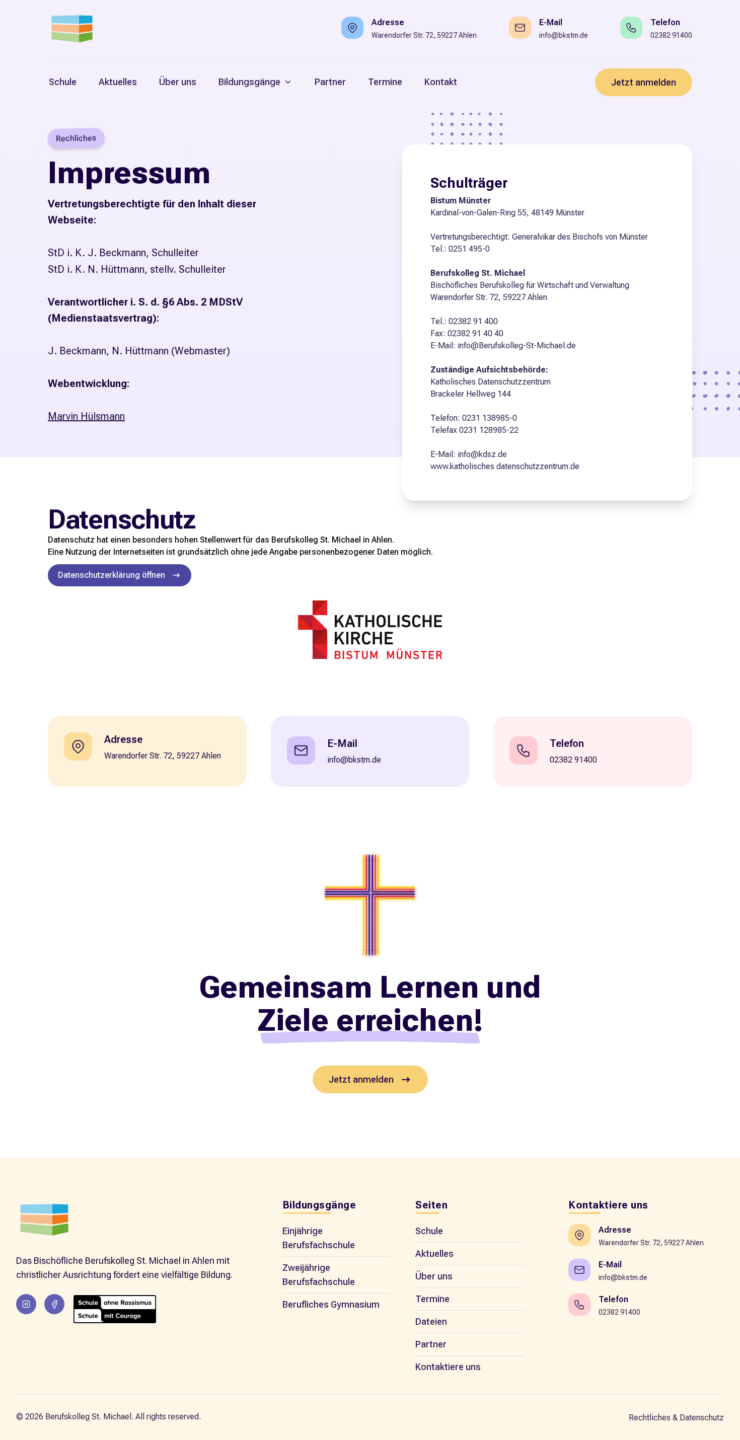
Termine (432, 1299)
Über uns (434, 1276)
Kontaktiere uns (448, 1366)
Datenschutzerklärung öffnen (111, 575)
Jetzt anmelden (643, 82)
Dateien (431, 1321)
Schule (429, 1231)
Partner (431, 1344)
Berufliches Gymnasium (331, 1304)
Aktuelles (434, 1253)
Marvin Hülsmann (86, 416)
